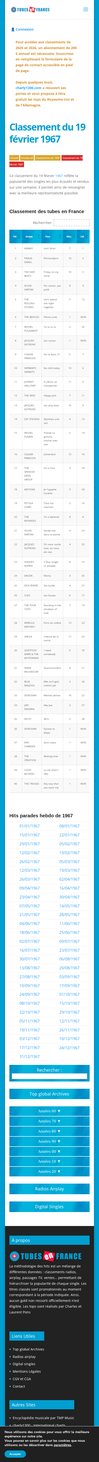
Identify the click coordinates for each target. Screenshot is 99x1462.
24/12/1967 (69, 1047)
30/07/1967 (29, 959)
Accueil (14, 158)
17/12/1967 (29, 1047)
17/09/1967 (69, 985)
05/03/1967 (69, 861)
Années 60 (27, 158)
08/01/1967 (69, 826)
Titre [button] (47, 236)
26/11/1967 (69, 1030)
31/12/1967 (29, 1056)
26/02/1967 (29, 861)
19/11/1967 (29, 1030)
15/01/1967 (29, 835)
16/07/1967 (29, 950)
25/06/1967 (69, 932)
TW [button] (14, 236)
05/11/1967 (29, 1021)
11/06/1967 (69, 923)
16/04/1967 (69, 888)
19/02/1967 (69, 852)
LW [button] (82, 236)
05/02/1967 (69, 843)
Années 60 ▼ (49, 1111)
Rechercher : (49, 1070)
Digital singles (24, 1364)
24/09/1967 (29, 994)
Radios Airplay (49, 1189)
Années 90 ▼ (49, 1141)
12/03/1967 (29, 870)
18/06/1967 (29, 932)
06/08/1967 (69, 959)
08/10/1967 (29, 1003)
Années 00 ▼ (49, 1151)
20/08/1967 (69, 967)
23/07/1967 (69, 950)
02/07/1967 (29, 941)
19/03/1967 (69, 870)
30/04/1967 (69, 897)
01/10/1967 (69, 994)
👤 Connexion (22, 29)
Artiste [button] (29, 236)
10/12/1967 (69, 1038)
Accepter (15, 1454)
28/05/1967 (69, 914)
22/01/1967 (69, 835)
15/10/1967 (69, 1003)
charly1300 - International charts (39, 1425)
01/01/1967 (29, 826)
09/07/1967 (69, 941)
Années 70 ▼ (49, 1121)
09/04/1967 (29, 888)
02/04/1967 (69, 879)
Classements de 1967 (48, 158)
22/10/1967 (29, 1012)
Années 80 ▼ (49, 1131)
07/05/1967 (29, 906)
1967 (59, 175)
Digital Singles (49, 1206)
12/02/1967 (29, 852)
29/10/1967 (69, 1012)
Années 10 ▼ (49, 1161)
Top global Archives (49, 1094)
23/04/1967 (29, 897)
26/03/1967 (29, 879)
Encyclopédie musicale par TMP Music (43, 1418)
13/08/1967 (29, 967)
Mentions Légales (27, 1371)
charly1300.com (29, 87)
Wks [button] (69, 236)
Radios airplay (24, 1356)
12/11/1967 (69, 1021)
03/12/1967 (29, 1038)
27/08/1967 (29, 976)
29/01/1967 (29, 843)
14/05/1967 (69, 906)
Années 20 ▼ (49, 1171)
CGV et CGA (22, 1379)
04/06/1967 (29, 923)
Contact (19, 1386)
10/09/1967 (29, 985)
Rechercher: (42, 222)
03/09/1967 (69, 976)
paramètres (62, 1445)
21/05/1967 (29, 914)
